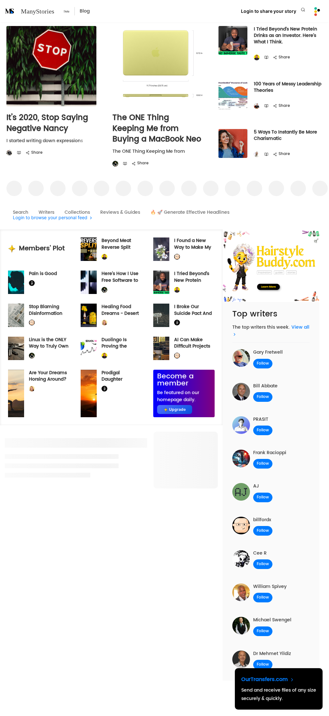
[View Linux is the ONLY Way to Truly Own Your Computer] (16, 348)
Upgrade (177, 409)
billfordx (262, 519)
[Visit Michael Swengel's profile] (115, 164)
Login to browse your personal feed (50, 217)
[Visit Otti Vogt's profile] (257, 106)
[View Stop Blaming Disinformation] (16, 315)
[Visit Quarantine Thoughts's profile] (9, 153)
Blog (85, 11)
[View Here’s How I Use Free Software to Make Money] (89, 282)
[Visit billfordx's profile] (177, 257)
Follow (263, 363)
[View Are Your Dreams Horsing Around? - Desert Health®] (16, 394)
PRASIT (260, 419)
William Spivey (270, 586)
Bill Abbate (265, 386)
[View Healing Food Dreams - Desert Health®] (89, 315)
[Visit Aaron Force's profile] (257, 154)
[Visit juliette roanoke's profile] (32, 283)
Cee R (260, 553)
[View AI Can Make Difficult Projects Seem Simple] (161, 348)
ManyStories (37, 11)
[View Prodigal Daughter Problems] (89, 394)
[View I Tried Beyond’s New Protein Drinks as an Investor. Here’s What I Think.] (161, 282)
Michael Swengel (272, 620)
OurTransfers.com (265, 679)
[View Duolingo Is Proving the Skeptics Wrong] (89, 348)
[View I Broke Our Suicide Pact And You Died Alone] (161, 315)
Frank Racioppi (269, 452)
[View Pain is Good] (16, 282)
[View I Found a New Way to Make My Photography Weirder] (161, 249)
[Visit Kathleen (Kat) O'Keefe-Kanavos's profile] (104, 322)
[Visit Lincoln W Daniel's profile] (257, 57)
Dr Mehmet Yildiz (272, 653)
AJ (256, 486)
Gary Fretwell (268, 352)
